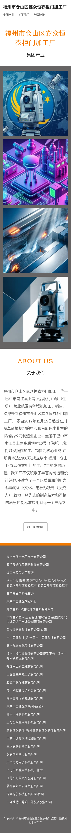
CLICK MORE (35, 527)
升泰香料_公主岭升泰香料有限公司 (30, 609)
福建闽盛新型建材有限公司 (24, 666)
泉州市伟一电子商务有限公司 (26, 556)
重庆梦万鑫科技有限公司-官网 (26, 629)
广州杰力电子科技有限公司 (24, 762)
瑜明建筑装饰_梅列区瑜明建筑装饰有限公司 (36, 730)
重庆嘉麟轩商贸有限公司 (23, 746)
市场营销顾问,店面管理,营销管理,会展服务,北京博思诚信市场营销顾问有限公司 (36, 619)
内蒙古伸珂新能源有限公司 (24, 698)
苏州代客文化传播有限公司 (24, 645)
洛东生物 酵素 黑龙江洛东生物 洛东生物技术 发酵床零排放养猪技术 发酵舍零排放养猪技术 (37, 583)
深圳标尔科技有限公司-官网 (25, 794)
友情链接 (39, 14)
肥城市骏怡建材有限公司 (23, 682)
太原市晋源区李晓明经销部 (24, 706)
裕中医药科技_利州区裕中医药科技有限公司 (36, 637)
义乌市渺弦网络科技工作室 (24, 770)
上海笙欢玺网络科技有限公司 (26, 722)
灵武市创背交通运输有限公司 (26, 738)
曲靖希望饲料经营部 (20, 593)
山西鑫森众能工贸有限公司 (24, 674)
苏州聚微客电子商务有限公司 (26, 690)
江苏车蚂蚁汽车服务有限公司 (26, 778)
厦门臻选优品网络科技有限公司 (27, 564)
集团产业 (8, 14)
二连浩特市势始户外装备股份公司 (29, 802)
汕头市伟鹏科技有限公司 (23, 714)
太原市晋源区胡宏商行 (21, 601)
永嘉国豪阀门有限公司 (21, 754)
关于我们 (24, 14)
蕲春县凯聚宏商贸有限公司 (24, 786)
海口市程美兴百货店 (20, 572)
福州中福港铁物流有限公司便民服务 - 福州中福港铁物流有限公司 (36, 656)
